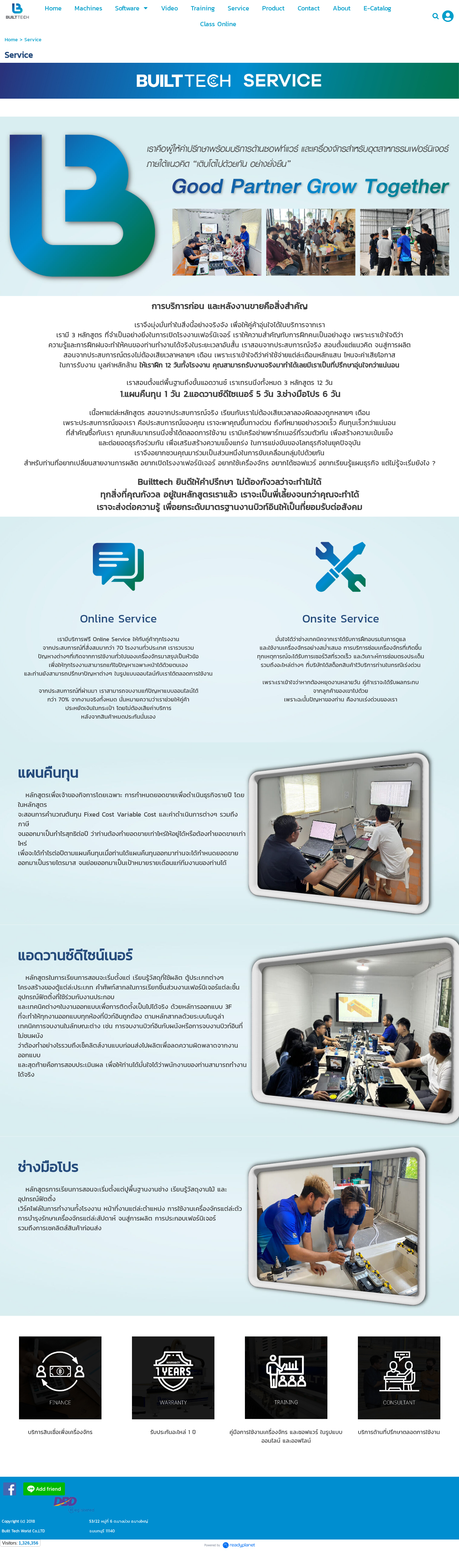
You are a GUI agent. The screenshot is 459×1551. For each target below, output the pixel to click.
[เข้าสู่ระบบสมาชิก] (448, 16)
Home (11, 39)
